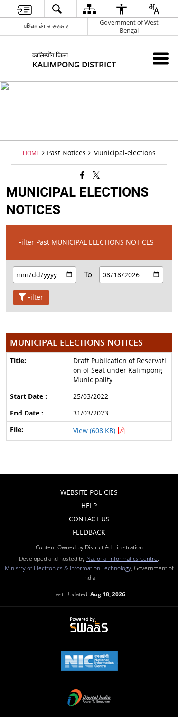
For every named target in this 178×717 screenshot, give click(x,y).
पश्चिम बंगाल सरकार (46, 26)
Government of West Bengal (129, 26)
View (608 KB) (95, 430)
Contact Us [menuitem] (89, 518)
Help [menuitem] (89, 505)
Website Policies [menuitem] (89, 492)
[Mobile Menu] (160, 58)
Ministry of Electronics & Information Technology (68, 568)
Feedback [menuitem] (89, 532)
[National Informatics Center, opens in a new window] (89, 662)
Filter (35, 297)
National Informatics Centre (122, 558)
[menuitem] (24, 9)
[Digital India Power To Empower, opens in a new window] (89, 698)
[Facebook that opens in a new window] (82, 175)
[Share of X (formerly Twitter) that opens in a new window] (96, 175)
